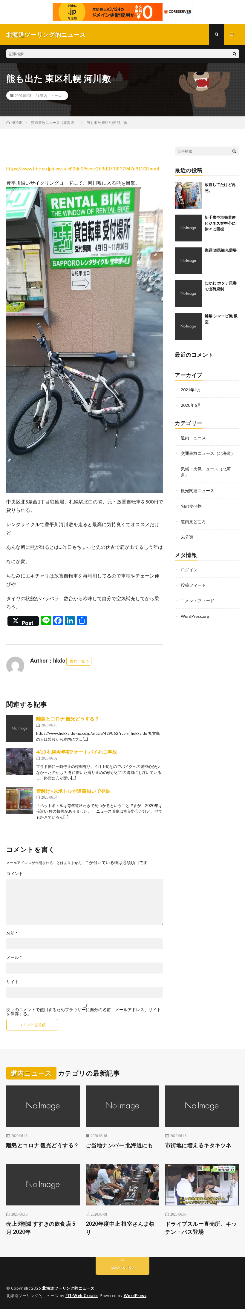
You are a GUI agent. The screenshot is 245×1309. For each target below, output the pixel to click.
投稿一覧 (77, 661)
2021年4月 (191, 389)
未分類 (187, 537)
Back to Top (122, 1267)
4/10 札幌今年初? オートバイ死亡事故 (76, 751)
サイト (12, 982)
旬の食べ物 (191, 506)
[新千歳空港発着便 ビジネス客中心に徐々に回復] (188, 228)
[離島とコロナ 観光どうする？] (19, 728)
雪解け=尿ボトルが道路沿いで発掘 (73, 791)
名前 (12, 933)
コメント (14, 873)
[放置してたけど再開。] (188, 195)
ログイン (189, 569)
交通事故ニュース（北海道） (208, 453)
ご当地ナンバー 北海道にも (119, 1145)
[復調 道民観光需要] (188, 260)
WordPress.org (195, 616)
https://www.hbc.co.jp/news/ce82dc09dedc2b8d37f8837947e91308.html (82, 168)
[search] (234, 53)
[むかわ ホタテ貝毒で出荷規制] (188, 293)
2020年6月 (191, 405)
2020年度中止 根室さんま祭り (120, 1227)
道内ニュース (51, 95)
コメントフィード (197, 600)
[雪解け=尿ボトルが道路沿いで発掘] (19, 800)
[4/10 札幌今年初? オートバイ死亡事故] (19, 761)
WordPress (135, 1295)
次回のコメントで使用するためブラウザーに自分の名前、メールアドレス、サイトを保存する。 (83, 1012)
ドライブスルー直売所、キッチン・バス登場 (201, 1227)
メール (14, 957)
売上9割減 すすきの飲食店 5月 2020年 (41, 1227)
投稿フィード (193, 585)
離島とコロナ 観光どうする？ (67, 718)
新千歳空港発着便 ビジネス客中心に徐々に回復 (222, 223)
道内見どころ (193, 521)
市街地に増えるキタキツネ (198, 1145)
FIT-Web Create (81, 1295)
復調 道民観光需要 (221, 250)
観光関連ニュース (197, 490)
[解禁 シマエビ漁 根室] (188, 326)
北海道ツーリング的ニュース (68, 1288)
